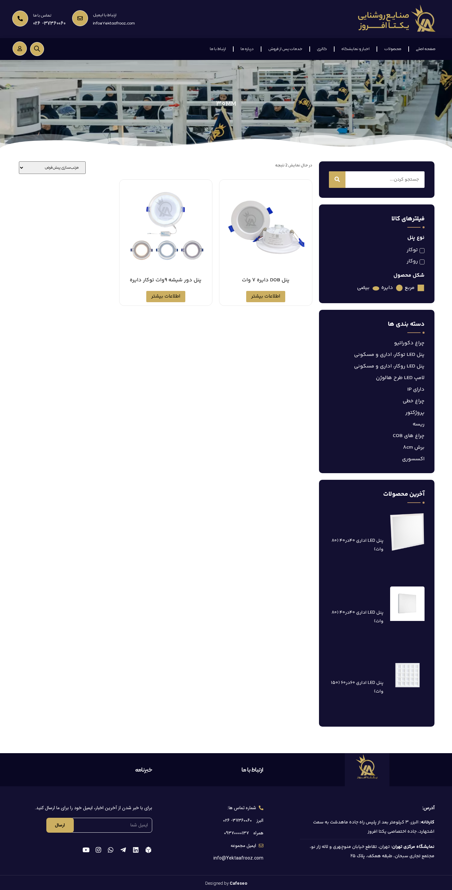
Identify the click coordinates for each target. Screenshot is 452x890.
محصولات (392, 49)
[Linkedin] (136, 850)
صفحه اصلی (425, 49)
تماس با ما (42, 15)
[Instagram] (98, 850)
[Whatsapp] (111, 850)
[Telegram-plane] (123, 850)
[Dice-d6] (148, 850)
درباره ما (247, 49)
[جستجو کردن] (337, 179)
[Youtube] (86, 850)
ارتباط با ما (218, 49)
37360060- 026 (49, 23)
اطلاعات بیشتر (265, 296)
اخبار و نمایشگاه (355, 49)
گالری (322, 49)
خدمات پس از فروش (285, 49)
